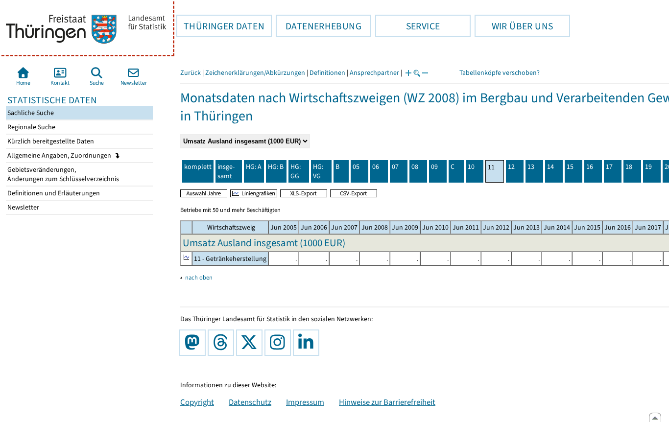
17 (609, 166)
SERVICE (407, 26)
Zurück (190, 72)
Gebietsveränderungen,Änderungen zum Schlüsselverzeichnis (62, 174)
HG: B (276, 166)
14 (550, 166)
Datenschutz (250, 402)
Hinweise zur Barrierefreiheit (387, 402)
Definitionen (327, 72)
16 (589, 166)
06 (375, 166)
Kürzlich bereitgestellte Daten (50, 141)
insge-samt (226, 171)
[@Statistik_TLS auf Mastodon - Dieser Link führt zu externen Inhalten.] (194, 342)
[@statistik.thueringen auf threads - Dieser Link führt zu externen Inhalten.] (223, 342)
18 (628, 166)
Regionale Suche (30, 127)
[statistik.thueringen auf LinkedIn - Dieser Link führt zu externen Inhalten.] (308, 342)
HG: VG (318, 171)
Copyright (197, 402)
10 (471, 166)
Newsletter (22, 207)
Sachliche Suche (30, 112)
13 (530, 166)
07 (395, 166)
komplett (198, 166)
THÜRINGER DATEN (220, 26)
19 (648, 166)
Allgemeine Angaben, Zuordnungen (60, 155)
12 (511, 166)
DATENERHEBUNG (318, 26)
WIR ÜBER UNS (514, 26)
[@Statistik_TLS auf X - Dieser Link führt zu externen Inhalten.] (251, 342)
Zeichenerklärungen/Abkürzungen (255, 72)
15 (570, 166)
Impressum (305, 402)
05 (356, 166)
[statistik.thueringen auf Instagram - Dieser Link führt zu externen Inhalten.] (279, 342)
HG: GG (295, 171)
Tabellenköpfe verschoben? (499, 72)
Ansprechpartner (374, 72)
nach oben (199, 277)
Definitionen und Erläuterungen (53, 193)
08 (414, 166)
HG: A (254, 166)
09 (434, 166)
